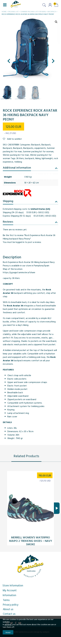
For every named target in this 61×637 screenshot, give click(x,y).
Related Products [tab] (26, 455)
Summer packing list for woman (38, 151)
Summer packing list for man (33, 11)
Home (4, 11)
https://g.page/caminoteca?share (19, 272)
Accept (8, 632)
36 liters (20, 158)
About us (8, 609)
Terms (6, 600)
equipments (40, 148)
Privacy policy (10, 605)
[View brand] (17, 193)
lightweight (47, 158)
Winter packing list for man (16, 155)
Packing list (13, 11)
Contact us (9, 614)
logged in (20, 242)
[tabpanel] (30, 508)
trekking (18, 161)
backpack (29, 158)
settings (8, 624)
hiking (38, 158)
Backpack (52, 11)
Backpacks (28, 148)
